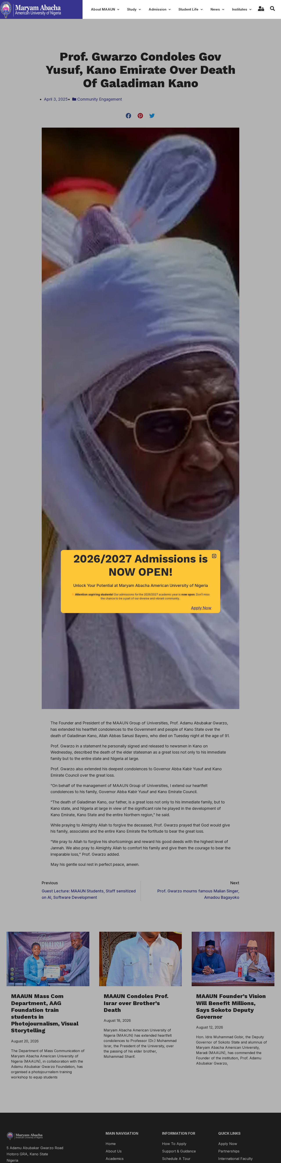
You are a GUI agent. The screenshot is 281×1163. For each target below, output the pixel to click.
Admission (157, 9)
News (215, 9)
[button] (214, 556)
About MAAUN (103, 9)
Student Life (188, 9)
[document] (140, 581)
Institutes (239, 9)
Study (132, 9)
